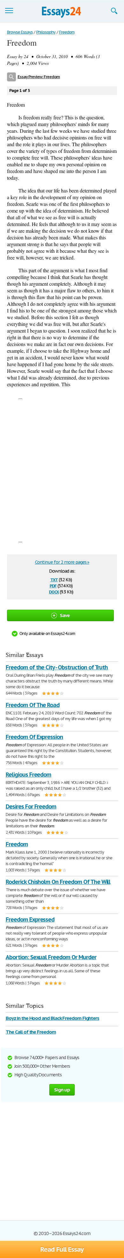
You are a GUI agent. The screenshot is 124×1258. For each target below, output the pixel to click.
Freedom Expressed (30, 919)
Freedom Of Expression (34, 737)
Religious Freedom (28, 774)
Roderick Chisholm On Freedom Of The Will (58, 881)
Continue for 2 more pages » (62, 562)
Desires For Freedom (31, 806)
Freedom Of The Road (32, 705)
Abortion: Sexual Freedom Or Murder (51, 957)
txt (54, 579)
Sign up (62, 1090)
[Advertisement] (62, 468)
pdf (53, 585)
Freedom (17, 844)
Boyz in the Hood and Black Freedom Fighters (52, 1018)
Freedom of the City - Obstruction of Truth (57, 667)
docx (54, 591)
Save (65, 615)
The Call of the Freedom (31, 1032)
